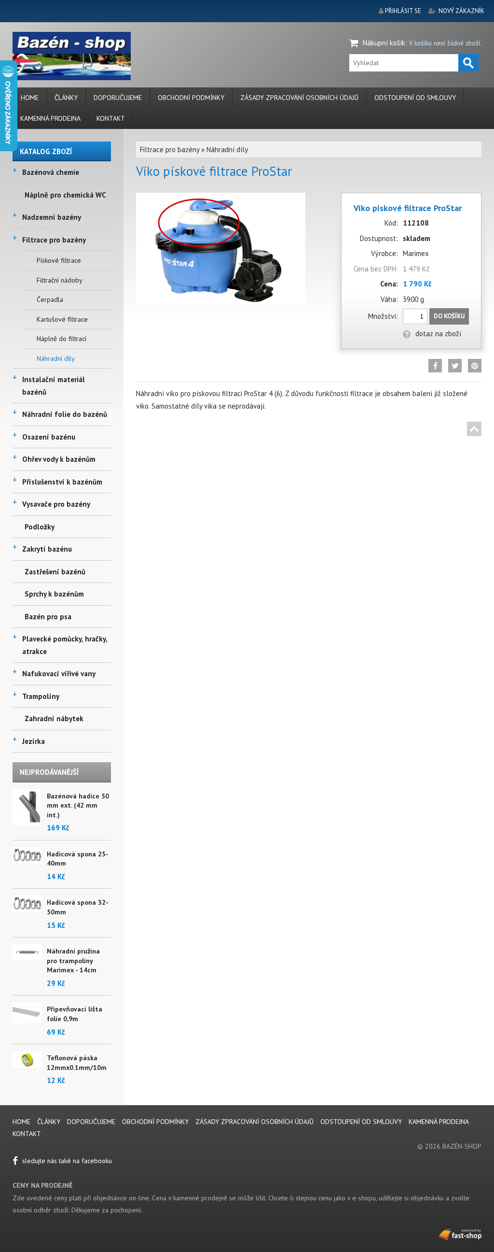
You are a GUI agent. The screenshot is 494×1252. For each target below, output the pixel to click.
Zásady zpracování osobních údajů (299, 97)
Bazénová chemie (50, 172)
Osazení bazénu (48, 436)
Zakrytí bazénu (47, 549)
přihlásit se (403, 11)
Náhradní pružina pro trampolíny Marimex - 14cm (73, 960)
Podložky (40, 526)
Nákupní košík (384, 42)
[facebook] (435, 365)
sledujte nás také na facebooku (66, 1160)
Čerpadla (50, 299)
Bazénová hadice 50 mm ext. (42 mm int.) (78, 805)
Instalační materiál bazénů (53, 386)
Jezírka (33, 741)
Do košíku (449, 316)
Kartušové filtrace (62, 319)
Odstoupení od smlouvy (415, 97)
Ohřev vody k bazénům (59, 459)
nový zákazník (461, 11)
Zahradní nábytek (54, 718)
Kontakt (110, 118)
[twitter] (455, 365)
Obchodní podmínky (191, 97)
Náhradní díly (56, 358)
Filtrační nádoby (59, 280)
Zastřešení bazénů (55, 571)
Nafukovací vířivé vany (59, 673)
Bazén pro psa (48, 616)
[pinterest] (474, 365)
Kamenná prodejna (50, 118)
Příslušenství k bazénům (62, 481)
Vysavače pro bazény (56, 504)
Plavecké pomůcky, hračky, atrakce (64, 645)
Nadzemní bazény (51, 217)
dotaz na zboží (438, 333)
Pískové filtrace (59, 260)
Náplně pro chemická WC (65, 194)
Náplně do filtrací (61, 338)
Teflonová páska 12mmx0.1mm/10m (77, 1062)
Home (30, 97)
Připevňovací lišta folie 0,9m (74, 1014)
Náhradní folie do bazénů (64, 414)
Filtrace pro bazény (54, 239)
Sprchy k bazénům (54, 593)
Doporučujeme (118, 97)
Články (66, 97)
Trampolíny (40, 696)
